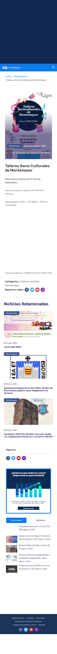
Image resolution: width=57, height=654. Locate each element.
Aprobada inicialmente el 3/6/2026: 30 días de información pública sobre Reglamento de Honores (28, 390)
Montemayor (20, 76)
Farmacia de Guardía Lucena (24, 625)
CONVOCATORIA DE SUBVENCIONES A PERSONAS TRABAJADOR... (34, 558)
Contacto (30, 618)
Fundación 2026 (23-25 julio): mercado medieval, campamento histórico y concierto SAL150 (28, 435)
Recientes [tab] (40, 520)
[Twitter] (32, 290)
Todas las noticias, (29, 281)
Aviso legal (40, 618)
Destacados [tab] (16, 520)
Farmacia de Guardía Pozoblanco (28, 621)
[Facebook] (27, 290)
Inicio (8, 76)
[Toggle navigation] (53, 67)
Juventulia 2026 (12, 347)
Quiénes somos (18, 618)
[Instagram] (43, 290)
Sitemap (41, 625)
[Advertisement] (28, 31)
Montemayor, (12, 285)
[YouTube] (37, 290)
